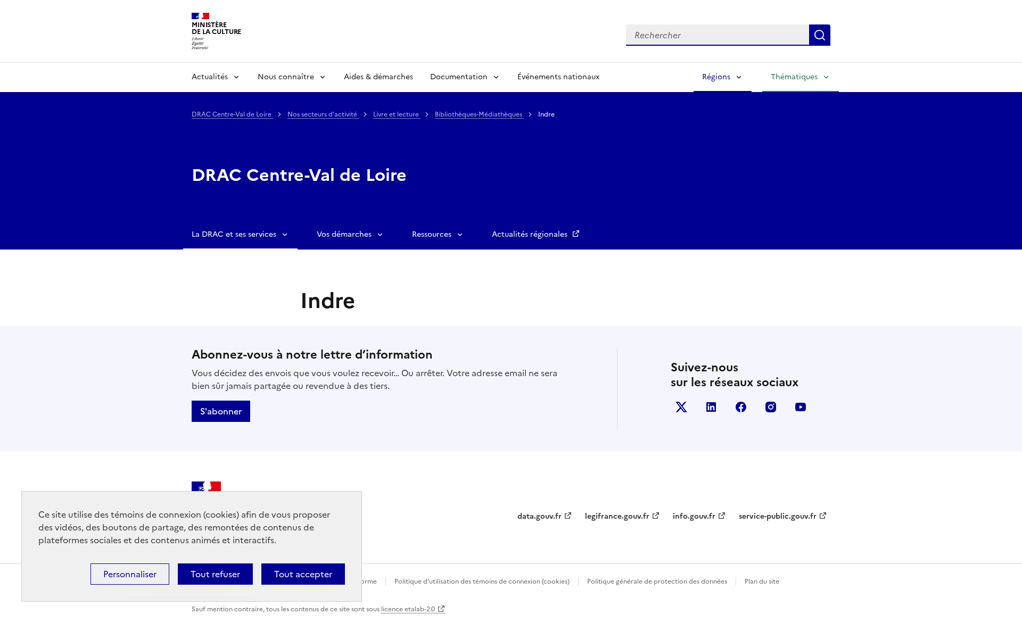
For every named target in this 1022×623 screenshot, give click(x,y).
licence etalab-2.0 (408, 609)
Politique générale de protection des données (657, 581)
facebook (741, 407)
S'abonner (221, 411)
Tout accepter (303, 574)
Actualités (210, 76)
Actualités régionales (531, 234)
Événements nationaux (558, 76)
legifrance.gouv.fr (617, 516)
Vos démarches (344, 234)
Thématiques (794, 76)
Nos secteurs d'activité (323, 114)
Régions (716, 76)
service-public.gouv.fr (778, 516)
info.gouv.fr (694, 516)
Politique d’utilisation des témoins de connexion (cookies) (482, 581)
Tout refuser (215, 574)
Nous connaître (286, 76)
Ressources (431, 234)
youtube (800, 407)
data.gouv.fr (539, 516)
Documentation (459, 76)
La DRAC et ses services (234, 234)
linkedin (711, 407)
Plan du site (762, 581)
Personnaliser (129, 574)
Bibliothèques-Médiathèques (479, 114)
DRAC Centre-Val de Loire (232, 114)
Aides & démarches (378, 76)
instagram (770, 407)
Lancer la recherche (819, 35)
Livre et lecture (397, 114)
